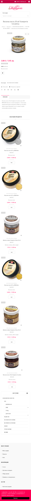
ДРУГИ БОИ (8, 413)
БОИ (5, 401)
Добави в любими (2, 73)
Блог (4, 457)
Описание (5, 97)
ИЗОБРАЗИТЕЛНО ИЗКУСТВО (18, 26)
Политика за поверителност (9, 477)
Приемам (15, 498)
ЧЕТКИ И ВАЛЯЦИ (7, 429)
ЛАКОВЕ (6, 426)
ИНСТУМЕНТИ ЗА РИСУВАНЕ (9, 423)
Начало (3, 26)
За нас (4, 467)
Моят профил (6, 450)
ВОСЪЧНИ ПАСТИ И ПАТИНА (9, 420)
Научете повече (10, 495)
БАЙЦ (7, 407)
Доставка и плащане (7, 470)
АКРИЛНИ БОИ (9, 404)
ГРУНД (7, 410)
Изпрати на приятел (15, 86)
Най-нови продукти (7, 486)
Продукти (9, 26)
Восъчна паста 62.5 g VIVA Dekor (11, 150)
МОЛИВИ (6, 432)
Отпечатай (5, 86)
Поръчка (5, 454)
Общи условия (6, 473)
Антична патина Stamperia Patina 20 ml (11, 240)
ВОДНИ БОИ (6, 416)
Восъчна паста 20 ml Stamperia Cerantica (12, 375)
